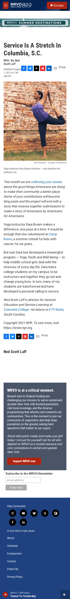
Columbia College (16, 309)
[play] (5, 594)
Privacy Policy (15, 577)
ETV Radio (56, 309)
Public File (12, 569)
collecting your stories (46, 182)
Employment (14, 553)
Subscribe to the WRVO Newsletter (29, 473)
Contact (11, 561)
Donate (58, 5)
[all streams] (65, 594)
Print (62, 67)
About (10, 538)
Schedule (12, 546)
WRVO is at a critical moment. (30, 390)
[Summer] (35, 22)
